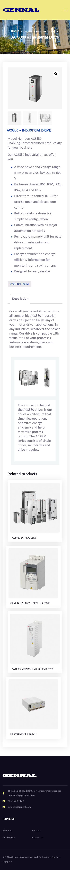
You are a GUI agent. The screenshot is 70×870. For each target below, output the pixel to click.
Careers (36, 830)
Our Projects (9, 837)
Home (15, 31)
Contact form (19, 284)
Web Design (39, 857)
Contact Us (37, 837)
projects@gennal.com (19, 807)
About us (7, 830)
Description (20, 299)
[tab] (20, 299)
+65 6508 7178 (16, 801)
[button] (56, 74)
